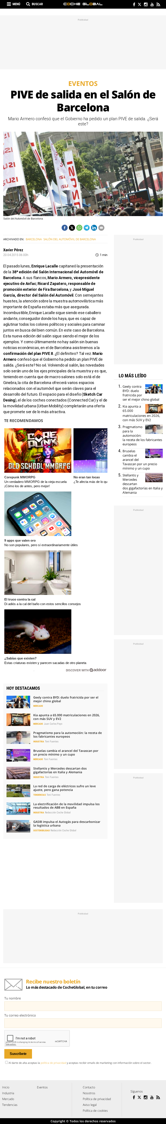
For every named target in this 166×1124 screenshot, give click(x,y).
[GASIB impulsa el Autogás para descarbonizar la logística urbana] (18, 826)
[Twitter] (139, 5)
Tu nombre (12, 998)
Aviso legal (90, 1105)
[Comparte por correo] (101, 228)
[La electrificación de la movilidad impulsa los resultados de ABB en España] (18, 808)
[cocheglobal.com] (83, 4)
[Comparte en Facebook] (65, 228)
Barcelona (34, 239)
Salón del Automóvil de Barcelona (69, 239)
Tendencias (39, 795)
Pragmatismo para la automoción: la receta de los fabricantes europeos (67, 734)
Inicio (5, 1087)
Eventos (42, 1087)
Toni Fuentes (51, 741)
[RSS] (158, 5)
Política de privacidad (97, 1099)
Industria (38, 741)
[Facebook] (133, 5)
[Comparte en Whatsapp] (79, 228)
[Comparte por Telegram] (87, 228)
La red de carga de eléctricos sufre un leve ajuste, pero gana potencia (64, 788)
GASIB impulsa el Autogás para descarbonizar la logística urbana (66, 823)
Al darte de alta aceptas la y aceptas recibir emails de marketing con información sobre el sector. (80, 1063)
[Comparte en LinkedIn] (94, 228)
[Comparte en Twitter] (72, 228)
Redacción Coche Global (58, 812)
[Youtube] (152, 5)
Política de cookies (95, 1110)
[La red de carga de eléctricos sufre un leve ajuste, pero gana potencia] (18, 790)
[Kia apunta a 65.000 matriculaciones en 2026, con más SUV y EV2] (18, 719)
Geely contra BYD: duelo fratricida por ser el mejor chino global (65, 699)
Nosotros (89, 1093)
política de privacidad (53, 1063)
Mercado (38, 706)
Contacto (89, 1087)
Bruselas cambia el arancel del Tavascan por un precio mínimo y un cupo (65, 752)
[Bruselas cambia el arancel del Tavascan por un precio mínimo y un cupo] (18, 755)
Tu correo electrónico (20, 1015)
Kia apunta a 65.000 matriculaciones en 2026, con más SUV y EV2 (66, 717)
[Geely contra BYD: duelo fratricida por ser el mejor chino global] (18, 702)
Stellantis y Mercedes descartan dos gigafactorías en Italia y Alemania (60, 770)
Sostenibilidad (41, 830)
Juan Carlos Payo (53, 723)
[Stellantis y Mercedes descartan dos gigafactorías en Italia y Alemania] (18, 773)
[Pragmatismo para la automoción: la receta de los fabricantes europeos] (18, 737)
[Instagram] (145, 5)
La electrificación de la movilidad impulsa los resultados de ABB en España (66, 806)
